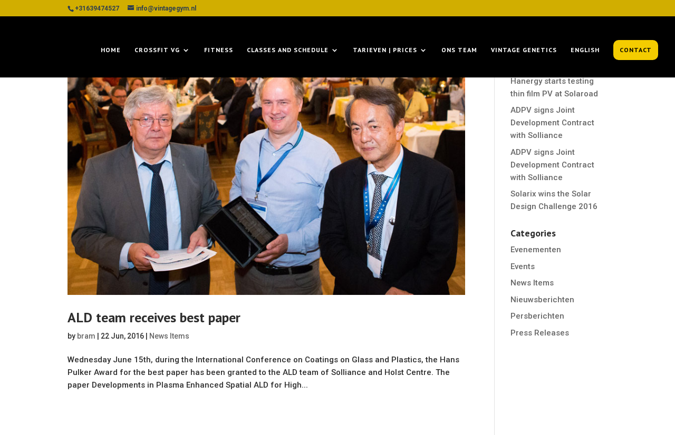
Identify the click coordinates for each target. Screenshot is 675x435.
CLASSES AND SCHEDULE (288, 50)
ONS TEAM (459, 50)
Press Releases (539, 333)
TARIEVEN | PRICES (385, 50)
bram (86, 336)
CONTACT (636, 50)
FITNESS (218, 50)
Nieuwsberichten (542, 299)
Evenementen (535, 249)
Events (522, 266)
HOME (111, 50)
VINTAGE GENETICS (524, 50)
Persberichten (537, 316)
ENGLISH (585, 50)
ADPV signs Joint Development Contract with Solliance (552, 122)
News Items (169, 336)
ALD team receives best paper (154, 317)
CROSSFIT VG (157, 50)
